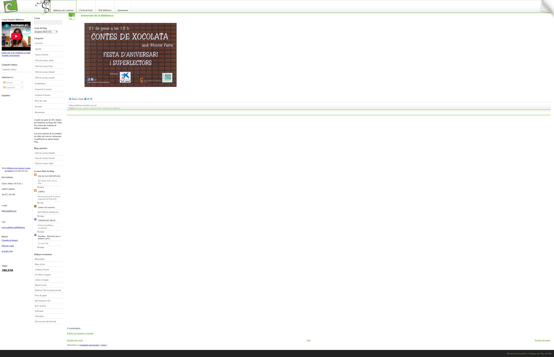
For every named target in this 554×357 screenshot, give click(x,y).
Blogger (533, 353)
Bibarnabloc (40, 259)
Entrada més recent (75, 340)
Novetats (38, 106)
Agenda (38, 48)
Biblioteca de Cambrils (63, 10)
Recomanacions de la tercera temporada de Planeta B (49, 197)
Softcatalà (39, 311)
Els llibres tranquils (43, 274)
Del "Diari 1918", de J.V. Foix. (47, 181)
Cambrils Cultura (9, 69)
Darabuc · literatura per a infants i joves (49, 237)
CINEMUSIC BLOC (47, 220)
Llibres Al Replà (41, 279)
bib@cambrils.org (9, 210)
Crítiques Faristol (42, 269)
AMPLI (41, 191)
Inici (309, 340)
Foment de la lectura (43, 89)
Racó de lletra (40, 305)
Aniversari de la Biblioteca (97, 15)
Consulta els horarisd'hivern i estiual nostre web (10, 245)
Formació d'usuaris (42, 95)
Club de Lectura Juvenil (44, 77)
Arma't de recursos (46, 207)
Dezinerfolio (521, 353)
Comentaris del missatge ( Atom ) (93, 345)
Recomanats (40, 112)
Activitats (39, 43)
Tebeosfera (39, 316)
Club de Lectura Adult (44, 60)
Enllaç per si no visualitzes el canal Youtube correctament (16, 54)
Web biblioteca (104, 10)
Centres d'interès (41, 54)
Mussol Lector (41, 285)
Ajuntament (122, 10)
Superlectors (116, 108)
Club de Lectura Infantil (45, 72)
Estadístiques (40, 83)
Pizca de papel (41, 295)
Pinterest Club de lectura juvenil (48, 290)
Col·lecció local (85, 10)
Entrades (9, 82)
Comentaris (10, 87)
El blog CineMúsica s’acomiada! (46, 226)
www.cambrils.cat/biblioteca (13, 227)
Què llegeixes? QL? (43, 300)
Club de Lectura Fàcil (44, 66)
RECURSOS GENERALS (48, 212)
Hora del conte (41, 100)
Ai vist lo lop (43, 243)
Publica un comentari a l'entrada (80, 333)
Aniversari (86, 108)
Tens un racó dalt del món (45, 321)
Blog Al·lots (40, 264)
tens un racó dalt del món (49, 175)
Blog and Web (546, 353)
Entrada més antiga (542, 340)
